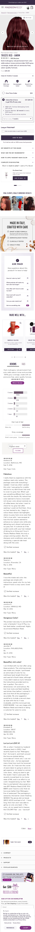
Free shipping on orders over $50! (18, 2)
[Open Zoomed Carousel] (17, 32)
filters (18, 450)
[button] (10, 58)
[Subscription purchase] (3, 101)
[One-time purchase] (3, 93)
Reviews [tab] (14, 364)
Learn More (5, 203)
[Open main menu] (2, 7)
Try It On (28, 17)
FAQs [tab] (25, 364)
